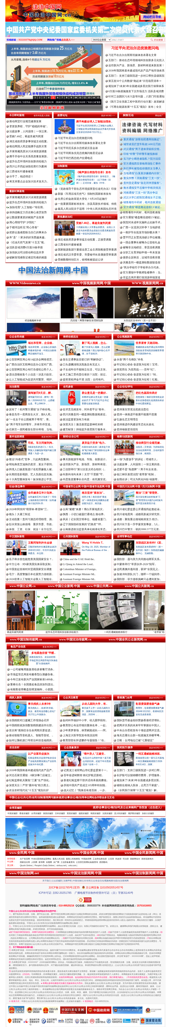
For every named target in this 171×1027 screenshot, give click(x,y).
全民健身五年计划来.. (40, 492)
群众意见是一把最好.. (94, 392)
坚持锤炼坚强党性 (127, 429)
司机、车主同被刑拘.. (40, 442)
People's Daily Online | (45, 865)
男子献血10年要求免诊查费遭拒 (141, 256)
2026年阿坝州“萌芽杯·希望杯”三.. (28, 509)
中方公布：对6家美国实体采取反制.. (30, 564)
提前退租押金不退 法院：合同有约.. (84, 379)
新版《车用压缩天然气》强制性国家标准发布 (84, 193)
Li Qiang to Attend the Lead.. (78, 564)
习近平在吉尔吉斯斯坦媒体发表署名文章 (132, 55)
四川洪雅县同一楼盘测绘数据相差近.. (85, 414)
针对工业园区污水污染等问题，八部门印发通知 (136, 96)
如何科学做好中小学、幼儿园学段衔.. (85, 720)
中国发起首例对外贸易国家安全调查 (30, 569)
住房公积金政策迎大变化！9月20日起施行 (82, 198)
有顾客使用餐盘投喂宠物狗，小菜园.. (32, 689)
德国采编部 (84, 813)
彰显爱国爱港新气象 (148, 703)
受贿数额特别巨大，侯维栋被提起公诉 (80, 259)
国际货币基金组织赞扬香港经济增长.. (139, 720)
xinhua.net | (61, 865)
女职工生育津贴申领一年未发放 (141, 226)
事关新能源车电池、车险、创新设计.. (85, 459)
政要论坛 (62, 115)
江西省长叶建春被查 (21, 171)
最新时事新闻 (16, 191)
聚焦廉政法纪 (64, 216)
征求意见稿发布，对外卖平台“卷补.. (84, 409)
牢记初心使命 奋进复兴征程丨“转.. (137, 374)
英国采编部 (72, 813)
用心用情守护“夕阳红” (22, 222)
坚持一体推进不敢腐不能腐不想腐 (137, 414)
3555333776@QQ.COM (30, 40)
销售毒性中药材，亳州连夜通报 (142, 202)
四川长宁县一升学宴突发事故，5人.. (138, 524)
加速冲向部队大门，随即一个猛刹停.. (139, 574)
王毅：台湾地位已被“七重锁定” (135, 740)
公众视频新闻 (124, 336)
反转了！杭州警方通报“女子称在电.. (30, 409)
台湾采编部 (36, 813)
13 (89, 97)
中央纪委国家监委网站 (41, 859)
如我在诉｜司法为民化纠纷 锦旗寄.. (138, 479)
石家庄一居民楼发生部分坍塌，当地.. (31, 429)
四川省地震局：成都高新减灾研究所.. (139, 514)
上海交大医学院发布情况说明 (80, 735)
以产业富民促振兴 (38, 753)
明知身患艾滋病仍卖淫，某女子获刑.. (31, 464)
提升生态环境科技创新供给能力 (28, 161)
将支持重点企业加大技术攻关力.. (28, 181)
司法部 (126, 859)
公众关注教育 (70, 697)
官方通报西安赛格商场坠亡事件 (142, 163)
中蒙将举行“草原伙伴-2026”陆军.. (136, 564)
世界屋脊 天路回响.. (147, 342)
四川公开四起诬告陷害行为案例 (28, 166)
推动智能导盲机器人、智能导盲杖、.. (31, 735)
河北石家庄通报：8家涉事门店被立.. (30, 775)
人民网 (34, 862)
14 (94, 97)
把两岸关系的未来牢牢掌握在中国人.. (139, 725)
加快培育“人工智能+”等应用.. (26, 207)
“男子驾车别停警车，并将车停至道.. (30, 424)
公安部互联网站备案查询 (87, 862)
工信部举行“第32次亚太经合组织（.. (84, 469)
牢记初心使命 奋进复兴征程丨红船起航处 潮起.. (89, 102)
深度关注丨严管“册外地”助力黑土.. (29, 785)
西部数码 (103, 862)
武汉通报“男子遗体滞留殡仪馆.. (142, 149)
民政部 (118, 859)
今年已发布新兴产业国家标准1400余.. (32, 679)
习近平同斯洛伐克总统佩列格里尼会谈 (80, 153)
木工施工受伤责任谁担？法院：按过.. (85, 374)
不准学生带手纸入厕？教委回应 (141, 276)
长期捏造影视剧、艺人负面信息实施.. (31, 474)
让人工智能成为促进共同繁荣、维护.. (31, 379)
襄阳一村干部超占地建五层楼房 (141, 261)
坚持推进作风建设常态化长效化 (135, 424)
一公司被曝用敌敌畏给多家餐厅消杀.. (32, 669)
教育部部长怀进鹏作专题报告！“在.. (84, 740)
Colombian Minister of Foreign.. (80, 569)
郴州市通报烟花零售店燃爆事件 (141, 271)
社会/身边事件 (17, 486)
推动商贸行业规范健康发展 (25, 121)
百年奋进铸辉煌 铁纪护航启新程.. (83, 775)
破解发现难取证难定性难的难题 (28, 257)
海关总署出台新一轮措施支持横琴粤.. (139, 735)
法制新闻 (62, 165)
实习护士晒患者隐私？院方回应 (142, 158)
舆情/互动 (128, 115)
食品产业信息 (18, 646)
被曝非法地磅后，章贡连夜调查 (141, 221)
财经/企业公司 (71, 436)
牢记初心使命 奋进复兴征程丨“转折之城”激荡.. (41, 102)
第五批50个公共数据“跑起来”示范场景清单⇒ (134, 80)
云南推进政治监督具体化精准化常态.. (85, 529)
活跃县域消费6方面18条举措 (26, 247)
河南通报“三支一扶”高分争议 (140, 192)
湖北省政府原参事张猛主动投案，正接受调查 (84, 239)
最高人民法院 (59, 859)
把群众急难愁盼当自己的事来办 (28, 232)
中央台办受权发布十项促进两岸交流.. (139, 730)
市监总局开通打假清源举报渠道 (141, 251)
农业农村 (14, 747)
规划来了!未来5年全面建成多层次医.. (138, 780)
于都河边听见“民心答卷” (23, 227)
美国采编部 (48, 813)
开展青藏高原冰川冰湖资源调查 (28, 151)
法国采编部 (107, 813)
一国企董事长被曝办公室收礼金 (141, 216)
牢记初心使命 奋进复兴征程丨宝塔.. (138, 364)
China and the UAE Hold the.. (79, 559)
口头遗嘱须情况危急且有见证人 (81, 364)
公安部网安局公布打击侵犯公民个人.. (31, 369)
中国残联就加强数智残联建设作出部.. (31, 725)
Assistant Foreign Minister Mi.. (79, 574)
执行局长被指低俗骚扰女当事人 (142, 168)
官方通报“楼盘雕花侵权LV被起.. (142, 207)
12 (84, 97)
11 (80, 97)
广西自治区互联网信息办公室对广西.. (31, 364)
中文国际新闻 (16, 536)
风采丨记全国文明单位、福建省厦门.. (85, 519)
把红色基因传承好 (146, 392)
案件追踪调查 (16, 436)
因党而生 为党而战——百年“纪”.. (136, 369)
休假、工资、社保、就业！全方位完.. (31, 529)
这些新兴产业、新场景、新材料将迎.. (85, 464)
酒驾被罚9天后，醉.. (40, 392)
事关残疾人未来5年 (39, 703)
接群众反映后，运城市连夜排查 (141, 231)
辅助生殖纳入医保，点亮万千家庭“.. (138, 785)
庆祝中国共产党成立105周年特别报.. (85, 785)
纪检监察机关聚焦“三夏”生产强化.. (29, 780)
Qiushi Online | (26, 865)
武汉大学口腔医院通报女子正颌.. (142, 197)
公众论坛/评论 (125, 386)
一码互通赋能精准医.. (148, 753)
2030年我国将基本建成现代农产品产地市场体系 (136, 70)
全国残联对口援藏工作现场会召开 (29, 720)
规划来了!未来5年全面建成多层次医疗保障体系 (136, 86)
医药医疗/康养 (125, 747)
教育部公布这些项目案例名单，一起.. (85, 725)
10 (75, 97)
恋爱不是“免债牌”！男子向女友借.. (137, 469)
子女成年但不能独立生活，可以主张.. (85, 369)
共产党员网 (25, 859)
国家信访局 (25, 862)
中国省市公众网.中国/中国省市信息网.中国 (86, 486)
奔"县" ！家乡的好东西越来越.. (27, 237)
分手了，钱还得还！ (21, 176)
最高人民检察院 (73, 859)
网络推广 (159, 115)
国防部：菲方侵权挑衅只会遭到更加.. (139, 579)
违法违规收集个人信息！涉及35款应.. (31, 374)
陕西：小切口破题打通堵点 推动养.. (84, 514)
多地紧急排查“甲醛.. (43, 652)
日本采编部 (60, 813)
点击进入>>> (68, 40)
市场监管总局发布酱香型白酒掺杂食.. (32, 674)
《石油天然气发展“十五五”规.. (27, 242)
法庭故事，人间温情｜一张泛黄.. (28, 131)
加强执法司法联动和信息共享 (26, 252)
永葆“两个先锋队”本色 (130, 359)
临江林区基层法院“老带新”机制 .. (136, 474)
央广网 (56, 862)
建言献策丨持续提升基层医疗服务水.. (85, 429)
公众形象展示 (71, 747)
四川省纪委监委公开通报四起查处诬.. (139, 509)
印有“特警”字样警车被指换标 (140, 153)
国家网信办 (135, 859)
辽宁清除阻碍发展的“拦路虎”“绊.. (82, 524)
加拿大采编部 (148, 813)
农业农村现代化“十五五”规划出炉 (29, 790)
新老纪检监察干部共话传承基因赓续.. (86, 780)
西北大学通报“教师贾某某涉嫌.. (141, 266)
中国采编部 (13, 813)
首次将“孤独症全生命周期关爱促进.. (30, 730)
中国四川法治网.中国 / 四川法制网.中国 (138, 486)
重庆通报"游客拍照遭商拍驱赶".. (142, 139)
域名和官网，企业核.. (40, 342)
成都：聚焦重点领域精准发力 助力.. (138, 519)
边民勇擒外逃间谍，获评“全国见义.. (138, 569)
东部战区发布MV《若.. (149, 542)
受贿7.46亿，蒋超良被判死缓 (26, 136)
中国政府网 (86, 859)
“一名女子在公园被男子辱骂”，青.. (29, 419)
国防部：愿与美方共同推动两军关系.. (139, 559)
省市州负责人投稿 (42, 115)
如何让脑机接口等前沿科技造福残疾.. (31, 740)
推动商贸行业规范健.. (148, 442)
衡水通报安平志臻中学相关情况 (142, 187)
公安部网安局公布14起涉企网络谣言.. (31, 359)
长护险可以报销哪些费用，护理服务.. (139, 775)
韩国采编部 (96, 813)
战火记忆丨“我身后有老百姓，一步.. (85, 790)
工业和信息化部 (100, 859)
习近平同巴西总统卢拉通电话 (75, 158)
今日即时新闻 (16, 115)
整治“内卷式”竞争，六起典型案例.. (29, 459)
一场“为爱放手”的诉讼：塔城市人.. (137, 459)
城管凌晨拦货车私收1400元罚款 (142, 144)
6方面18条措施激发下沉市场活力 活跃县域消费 (136, 91)
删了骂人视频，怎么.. (94, 342)
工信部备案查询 (68, 862)
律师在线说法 (70, 336)
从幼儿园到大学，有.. (94, 703)
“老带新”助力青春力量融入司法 (117, 632)
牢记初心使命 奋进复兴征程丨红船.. (138, 379)
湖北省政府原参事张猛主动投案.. (28, 141)
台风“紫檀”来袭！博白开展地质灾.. (83, 509)
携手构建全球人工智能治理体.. (94, 121)
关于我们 (46, 881)
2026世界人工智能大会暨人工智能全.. (31, 579)
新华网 (42, 862)
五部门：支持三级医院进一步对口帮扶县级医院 (136, 75)
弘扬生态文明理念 (127, 419)
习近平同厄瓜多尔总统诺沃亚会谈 (78, 148)
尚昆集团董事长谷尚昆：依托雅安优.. (85, 479)
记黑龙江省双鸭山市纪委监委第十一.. (86, 770)
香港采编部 (24, 813)
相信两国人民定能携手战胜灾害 (28, 146)
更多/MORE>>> (108, 115)
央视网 (49, 862)
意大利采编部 (120, 813)
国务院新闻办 (147, 859)
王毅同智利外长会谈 (40, 542)
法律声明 (67, 881)
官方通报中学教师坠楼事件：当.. (142, 246)
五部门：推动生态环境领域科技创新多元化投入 (136, 60)
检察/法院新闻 (125, 436)
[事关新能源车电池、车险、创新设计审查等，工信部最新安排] (85, 33)
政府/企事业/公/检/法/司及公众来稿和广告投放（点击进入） (128, 807)
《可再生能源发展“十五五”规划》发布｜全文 (134, 106)
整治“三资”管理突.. (147, 492)
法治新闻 (14, 386)
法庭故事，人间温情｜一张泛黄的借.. (139, 464)
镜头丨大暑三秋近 (19, 514)
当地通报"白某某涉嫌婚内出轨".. (142, 173)
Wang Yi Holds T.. (93, 542)
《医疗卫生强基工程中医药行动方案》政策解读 (136, 101)
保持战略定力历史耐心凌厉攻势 (28, 212)
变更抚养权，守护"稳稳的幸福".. (28, 126)
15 (98, 97)
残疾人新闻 (15, 697)
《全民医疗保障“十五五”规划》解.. (137, 790)
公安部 (111, 859)
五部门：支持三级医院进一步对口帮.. (139, 770)
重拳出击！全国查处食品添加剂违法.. (32, 684)
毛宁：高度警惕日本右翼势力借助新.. (31, 574)
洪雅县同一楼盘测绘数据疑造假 (141, 236)
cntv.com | (72, 865)
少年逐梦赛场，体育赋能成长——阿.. (85, 730)
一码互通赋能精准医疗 (63, 632)
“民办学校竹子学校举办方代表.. (141, 241)
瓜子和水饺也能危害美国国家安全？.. (31, 559)
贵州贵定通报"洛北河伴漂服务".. (142, 183)
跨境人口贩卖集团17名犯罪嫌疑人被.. (31, 469)
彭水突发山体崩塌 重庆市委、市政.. (31, 524)
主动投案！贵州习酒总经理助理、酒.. (31, 519)
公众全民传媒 (16, 336)
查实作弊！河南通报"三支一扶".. (142, 178)
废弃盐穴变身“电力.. (94, 442)
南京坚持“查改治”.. (93, 492)
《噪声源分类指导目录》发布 (93, 172)
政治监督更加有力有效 (76, 419)
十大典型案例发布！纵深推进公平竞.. (31, 479)
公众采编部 (57, 881)
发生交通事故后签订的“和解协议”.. (83, 359)
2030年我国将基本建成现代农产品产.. (31, 770)
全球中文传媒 (32, 9)
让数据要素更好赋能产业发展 (26, 217)
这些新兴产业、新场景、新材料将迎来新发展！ (136, 65)
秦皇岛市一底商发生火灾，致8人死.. (30, 414)
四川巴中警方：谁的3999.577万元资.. (138, 529)
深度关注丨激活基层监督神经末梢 (83, 424)
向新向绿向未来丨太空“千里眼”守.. (83, 474)
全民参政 (68, 386)
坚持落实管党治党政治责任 (133, 409)
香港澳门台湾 (124, 697)
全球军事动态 (124, 536)
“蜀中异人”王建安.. (94, 753)
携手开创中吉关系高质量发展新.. (28, 156)
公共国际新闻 (70, 536)
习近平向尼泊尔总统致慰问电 (135, 48)
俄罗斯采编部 (134, 813)
